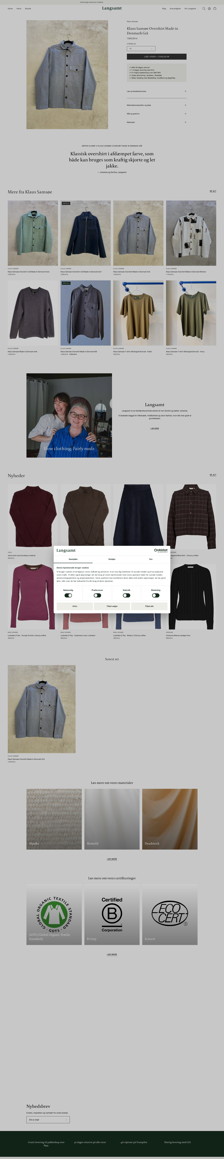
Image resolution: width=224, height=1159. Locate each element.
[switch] (97, 595)
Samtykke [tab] (73, 559)
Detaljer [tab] (112, 559)
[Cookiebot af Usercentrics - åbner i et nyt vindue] (156, 551)
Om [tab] (150, 559)
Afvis (74, 606)
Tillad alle (149, 606)
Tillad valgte (112, 606)
